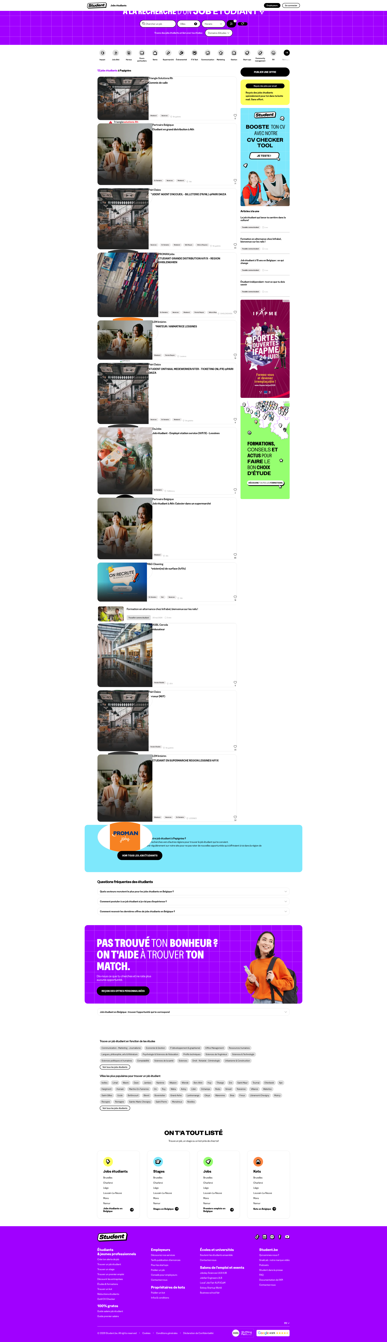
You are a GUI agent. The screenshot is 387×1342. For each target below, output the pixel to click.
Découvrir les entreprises (110, 1279)
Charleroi (108, 1182)
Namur (106, 1203)
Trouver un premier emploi (110, 1274)
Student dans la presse (271, 1269)
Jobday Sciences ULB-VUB (213, 1272)
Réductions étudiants (108, 1293)
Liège (106, 1187)
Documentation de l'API (271, 1279)
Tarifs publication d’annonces (165, 1260)
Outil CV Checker (106, 1298)
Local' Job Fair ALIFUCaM (212, 1282)
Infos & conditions (160, 1297)
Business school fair (210, 1292)
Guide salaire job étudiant (110, 1311)
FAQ (261, 1274)
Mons (106, 1198)
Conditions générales (166, 1333)
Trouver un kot (104, 1289)
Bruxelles (107, 1177)
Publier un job (158, 1269)
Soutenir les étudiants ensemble (216, 1255)
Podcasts (264, 1265)
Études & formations (107, 1284)
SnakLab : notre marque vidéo (274, 1260)
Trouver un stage (105, 1269)
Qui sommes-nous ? (269, 1255)
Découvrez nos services (163, 1255)
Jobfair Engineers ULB (211, 1277)
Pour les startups (159, 1265)
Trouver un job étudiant (109, 1264)
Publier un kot (158, 1292)
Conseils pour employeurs (164, 1274)
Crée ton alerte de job (108, 1259)
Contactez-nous (159, 1279)
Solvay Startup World (211, 1287)
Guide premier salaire (108, 1316)
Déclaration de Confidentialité (198, 1333)
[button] (188, 23)
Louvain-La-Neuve (112, 1192)
